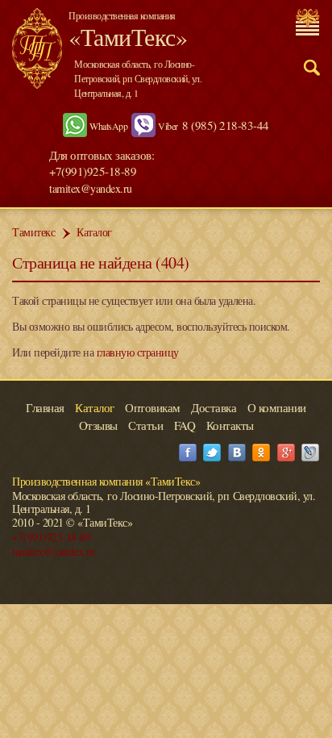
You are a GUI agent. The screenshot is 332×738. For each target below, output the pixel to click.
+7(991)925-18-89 (51, 536)
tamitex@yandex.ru (90, 188)
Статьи (145, 425)
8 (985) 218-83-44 (225, 125)
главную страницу (138, 352)
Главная (45, 407)
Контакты (230, 425)
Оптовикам (153, 407)
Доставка (213, 407)
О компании (276, 407)
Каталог (94, 232)
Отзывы (98, 425)
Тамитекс (33, 232)
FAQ (185, 425)
